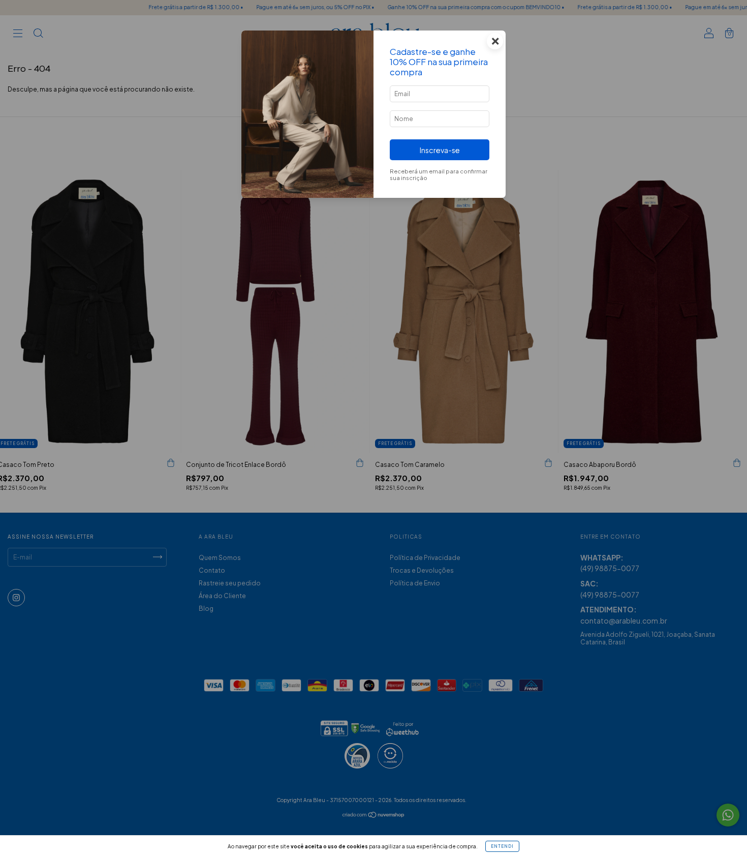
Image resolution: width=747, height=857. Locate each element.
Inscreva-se (440, 150)
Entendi (502, 846)
